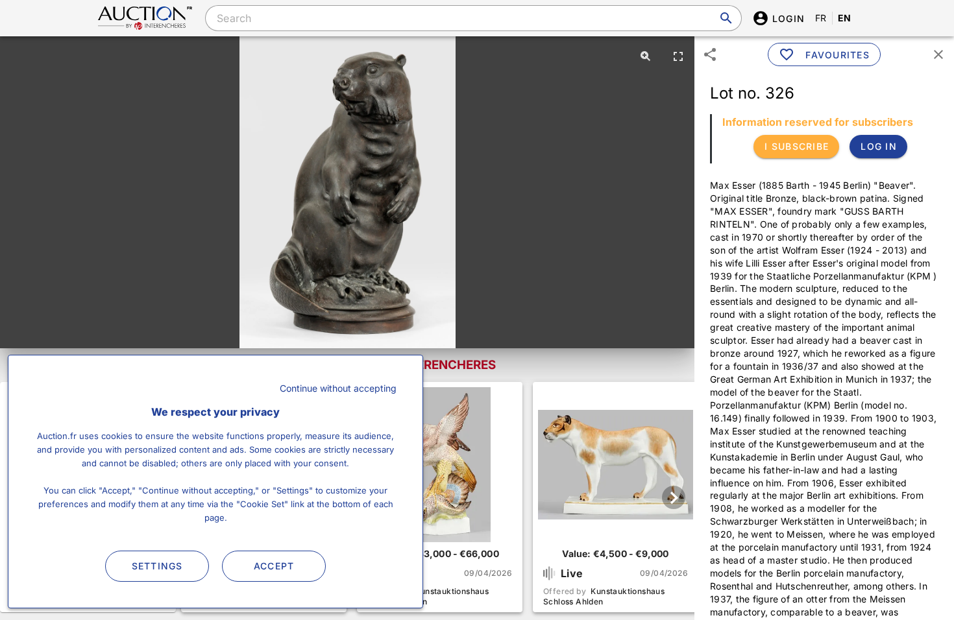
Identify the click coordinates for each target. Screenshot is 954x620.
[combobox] (473, 18)
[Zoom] (646, 55)
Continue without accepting (338, 388)
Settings (157, 565)
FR (821, 17)
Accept (274, 565)
